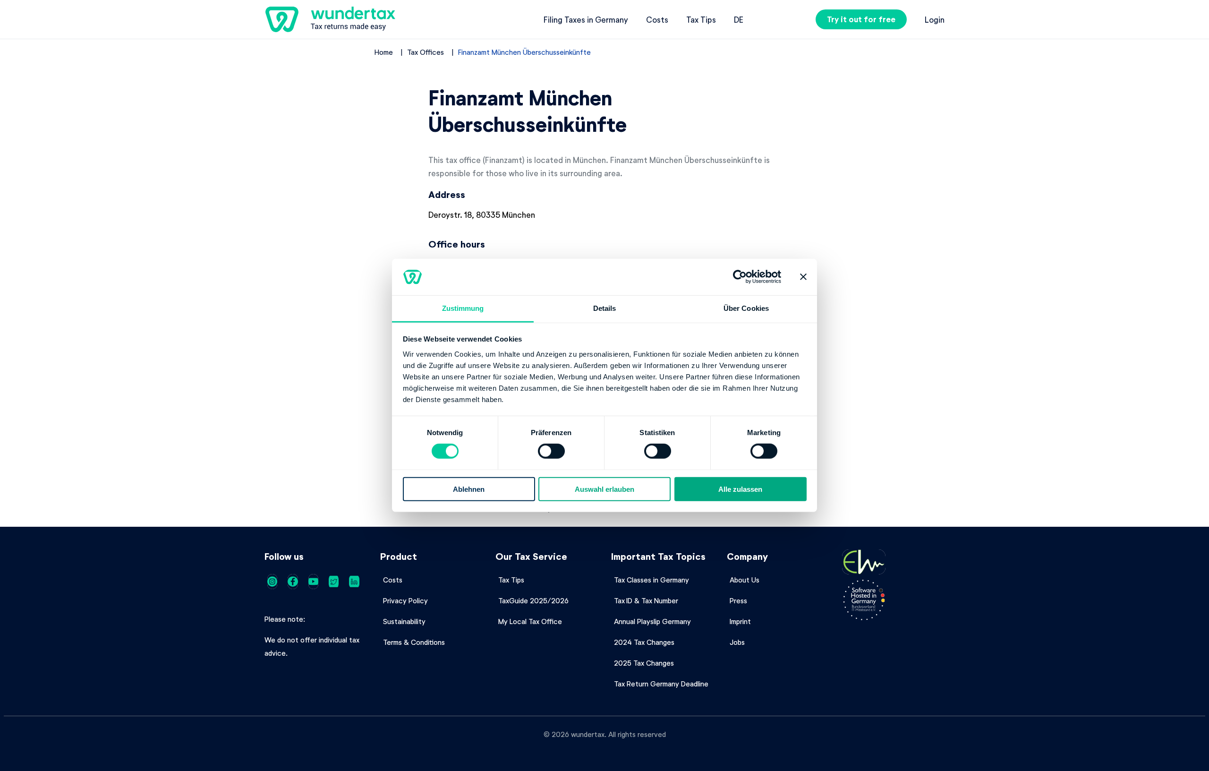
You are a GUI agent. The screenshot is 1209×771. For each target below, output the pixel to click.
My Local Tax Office (530, 621)
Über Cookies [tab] (746, 308)
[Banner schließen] (803, 277)
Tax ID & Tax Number (646, 600)
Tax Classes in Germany (651, 579)
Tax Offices (425, 52)
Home (384, 52)
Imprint (740, 621)
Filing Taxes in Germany (586, 19)
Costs (657, 19)
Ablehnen (469, 489)
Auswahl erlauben (604, 489)
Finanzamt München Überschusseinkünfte (524, 52)
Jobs (737, 642)
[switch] (551, 451)
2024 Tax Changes (644, 642)
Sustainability (404, 621)
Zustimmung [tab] (463, 308)
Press (738, 600)
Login (935, 19)
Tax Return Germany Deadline (661, 683)
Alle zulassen (740, 489)
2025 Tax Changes (644, 663)
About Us (744, 579)
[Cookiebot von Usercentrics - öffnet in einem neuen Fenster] (739, 277)
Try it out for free (861, 19)
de (738, 19)
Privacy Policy (405, 600)
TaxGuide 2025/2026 (533, 600)
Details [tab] (604, 308)
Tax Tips (701, 19)
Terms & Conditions (414, 642)
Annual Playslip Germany (652, 621)
